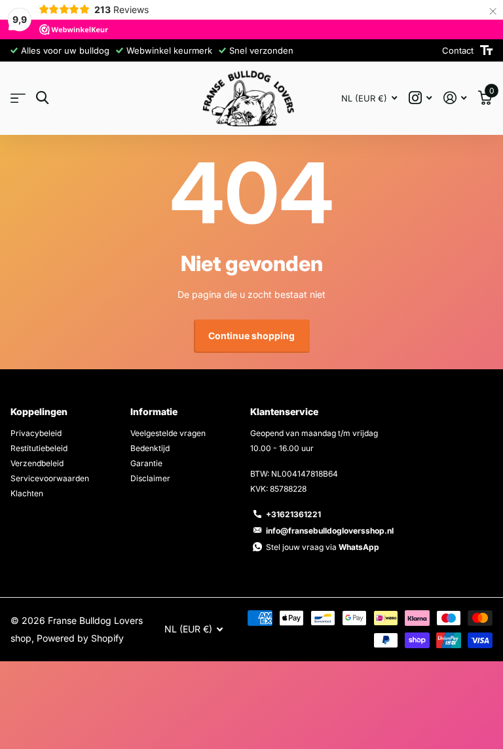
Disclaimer (150, 478)
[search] (42, 98)
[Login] (455, 98)
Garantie (146, 463)
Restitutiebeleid (38, 448)
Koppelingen (38, 411)
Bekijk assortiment (18, 98)
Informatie (153, 411)
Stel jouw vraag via (322, 547)
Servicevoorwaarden (49, 478)
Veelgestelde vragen (168, 433)
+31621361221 (293, 514)
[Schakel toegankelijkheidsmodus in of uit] (486, 50)
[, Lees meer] (420, 98)
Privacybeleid (36, 433)
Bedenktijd (150, 448)
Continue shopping (251, 335)
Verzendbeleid (37, 463)
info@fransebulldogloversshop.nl (330, 531)
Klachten (26, 493)
